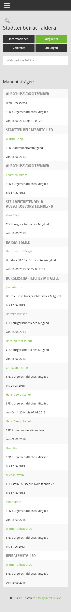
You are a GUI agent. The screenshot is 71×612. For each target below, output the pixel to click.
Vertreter (19, 48)
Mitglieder (51, 39)
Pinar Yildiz (13, 502)
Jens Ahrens (14, 287)
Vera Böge (12, 215)
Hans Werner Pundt (19, 341)
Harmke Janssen (16, 314)
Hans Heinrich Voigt (19, 251)
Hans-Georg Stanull (19, 394)
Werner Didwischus (19, 529)
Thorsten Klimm (16, 175)
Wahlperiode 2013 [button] (19, 60)
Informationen (19, 39)
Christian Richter (17, 368)
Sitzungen (51, 48)
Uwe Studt (13, 448)
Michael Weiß (15, 475)
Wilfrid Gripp (14, 139)
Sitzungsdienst (48, 598)
